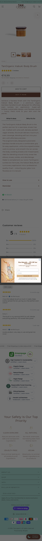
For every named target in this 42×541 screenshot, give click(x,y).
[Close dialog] (40, 260)
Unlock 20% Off (27, 276)
